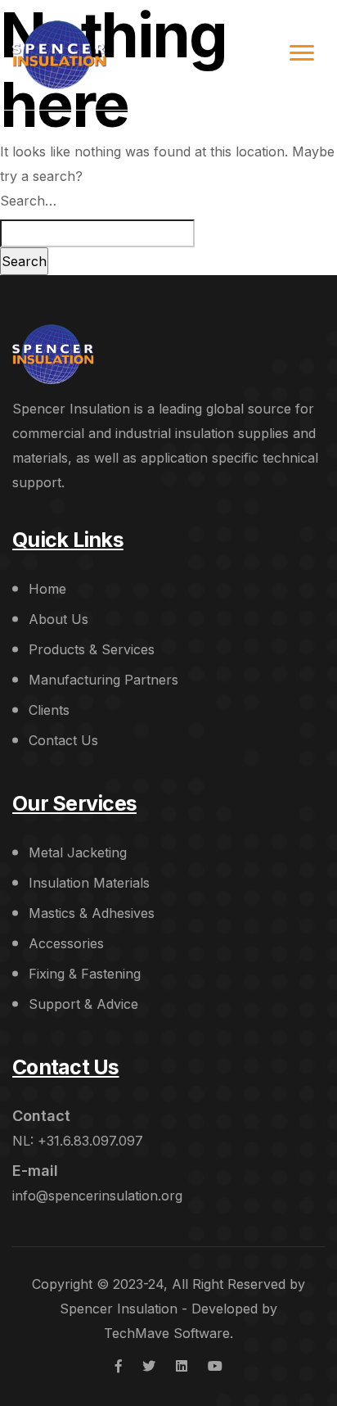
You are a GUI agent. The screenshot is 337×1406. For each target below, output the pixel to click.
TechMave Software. (168, 1333)
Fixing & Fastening (85, 973)
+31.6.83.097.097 (90, 1140)
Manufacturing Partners (103, 679)
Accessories (66, 943)
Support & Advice (83, 1004)
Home (47, 589)
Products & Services (92, 649)
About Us (58, 619)
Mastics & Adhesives (92, 913)
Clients (49, 710)
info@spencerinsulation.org (97, 1195)
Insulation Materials (89, 883)
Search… (28, 200)
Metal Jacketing (78, 852)
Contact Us (63, 740)
